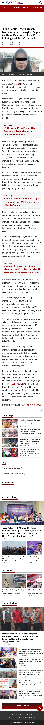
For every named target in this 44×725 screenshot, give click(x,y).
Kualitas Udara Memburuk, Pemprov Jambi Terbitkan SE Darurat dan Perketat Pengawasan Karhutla (31, 672)
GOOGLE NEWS (34, 405)
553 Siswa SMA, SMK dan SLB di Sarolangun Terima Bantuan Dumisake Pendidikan (20, 131)
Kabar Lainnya (10, 497)
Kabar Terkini (9, 603)
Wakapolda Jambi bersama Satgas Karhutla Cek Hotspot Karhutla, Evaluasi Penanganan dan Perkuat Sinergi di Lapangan (30, 651)
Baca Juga (7, 415)
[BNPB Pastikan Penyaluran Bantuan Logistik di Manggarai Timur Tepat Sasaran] (8, 663)
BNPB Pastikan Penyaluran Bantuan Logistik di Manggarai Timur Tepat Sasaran (31, 661)
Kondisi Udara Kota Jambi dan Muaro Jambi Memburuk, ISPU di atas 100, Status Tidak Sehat (30, 683)
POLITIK (7, 7)
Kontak (20, 714)
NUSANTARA (38, 7)
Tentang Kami (29, 714)
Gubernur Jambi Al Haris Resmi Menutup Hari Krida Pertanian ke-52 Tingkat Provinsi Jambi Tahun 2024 (22, 269)
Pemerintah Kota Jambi (13, 473)
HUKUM (17, 7)
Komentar (8, 482)
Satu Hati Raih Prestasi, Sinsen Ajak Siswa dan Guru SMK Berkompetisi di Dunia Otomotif (21, 202)
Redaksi (12, 714)
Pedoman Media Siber (21, 717)
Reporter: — (6, 43)
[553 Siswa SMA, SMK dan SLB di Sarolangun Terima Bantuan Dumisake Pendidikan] (10, 423)
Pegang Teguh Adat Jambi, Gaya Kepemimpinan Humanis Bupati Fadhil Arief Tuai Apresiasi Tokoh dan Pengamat (30, 693)
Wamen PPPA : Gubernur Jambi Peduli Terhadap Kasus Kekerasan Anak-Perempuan (30, 451)
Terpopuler (8, 570)
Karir (9, 717)
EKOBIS (26, 7)
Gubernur (16, 469)
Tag (4, 462)
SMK (6, 469)
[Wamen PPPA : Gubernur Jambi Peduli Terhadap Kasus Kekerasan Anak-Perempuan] (10, 452)
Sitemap (33, 717)
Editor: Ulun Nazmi (17, 43)
